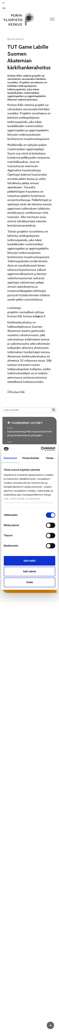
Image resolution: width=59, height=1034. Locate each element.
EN (3, 8)
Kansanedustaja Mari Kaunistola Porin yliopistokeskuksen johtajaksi (29, 433)
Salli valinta (29, 571)
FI (3, 2)
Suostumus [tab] (10, 458)
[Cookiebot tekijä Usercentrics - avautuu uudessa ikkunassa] (41, 449)
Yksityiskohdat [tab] (30, 458)
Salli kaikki (29, 560)
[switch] (50, 525)
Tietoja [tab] (50, 458)
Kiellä (29, 582)
